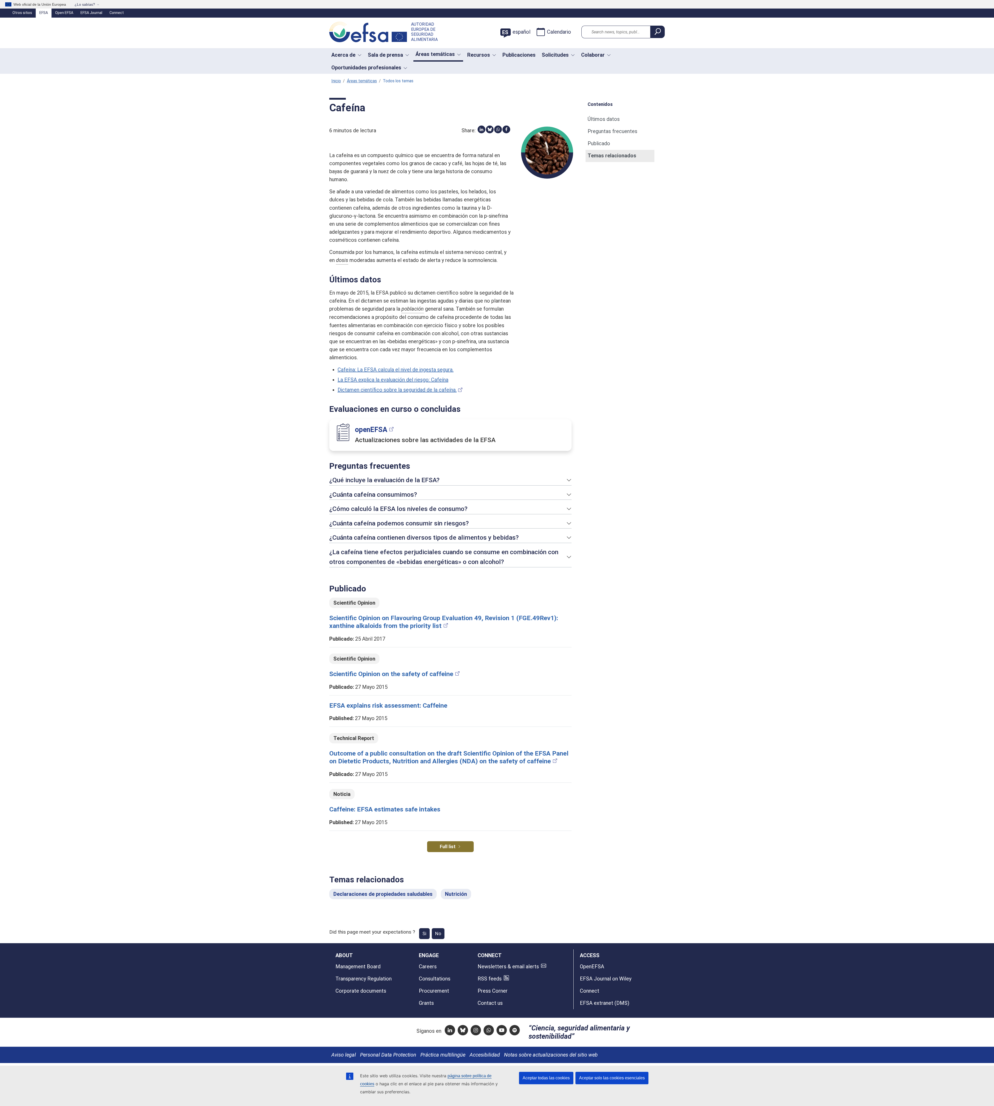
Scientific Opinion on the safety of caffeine (391, 674)
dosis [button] (342, 260)
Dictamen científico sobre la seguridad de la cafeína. (397, 390)
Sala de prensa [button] (385, 55)
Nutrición (456, 894)
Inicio (336, 80)
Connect (116, 13)
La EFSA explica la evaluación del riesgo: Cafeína (393, 380)
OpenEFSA (592, 966)
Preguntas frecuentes (612, 131)
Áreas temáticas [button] (435, 54)
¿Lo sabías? (85, 4)
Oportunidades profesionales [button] (366, 67)
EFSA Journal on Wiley (605, 979)
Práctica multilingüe (442, 1055)
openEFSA (371, 430)
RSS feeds (490, 979)
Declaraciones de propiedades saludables (383, 894)
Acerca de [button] (343, 55)
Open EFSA (64, 13)
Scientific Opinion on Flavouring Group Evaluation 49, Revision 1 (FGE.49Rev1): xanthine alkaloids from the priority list (443, 621)
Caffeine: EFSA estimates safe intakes (384, 809)
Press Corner (493, 991)
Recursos (478, 55)
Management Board (358, 966)
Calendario (559, 32)
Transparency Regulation (363, 979)
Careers (428, 966)
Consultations (434, 979)
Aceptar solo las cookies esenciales (612, 1078)
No (438, 933)
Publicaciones (519, 55)
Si (424, 933)
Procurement (434, 991)
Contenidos (600, 104)
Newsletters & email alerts (508, 966)
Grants (426, 1003)
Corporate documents (360, 991)
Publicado (599, 143)
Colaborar (593, 55)
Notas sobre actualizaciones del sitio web (551, 1055)
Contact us (490, 1003)
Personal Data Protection (388, 1055)
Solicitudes (555, 55)
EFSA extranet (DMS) (604, 1003)
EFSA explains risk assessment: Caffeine (388, 705)
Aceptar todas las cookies (546, 1078)
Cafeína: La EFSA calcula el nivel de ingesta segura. (396, 370)
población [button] (412, 309)
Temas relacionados (612, 155)
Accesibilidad (485, 1055)
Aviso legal (343, 1055)
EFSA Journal (91, 13)
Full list (448, 846)
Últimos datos (604, 119)
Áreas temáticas (362, 80)
